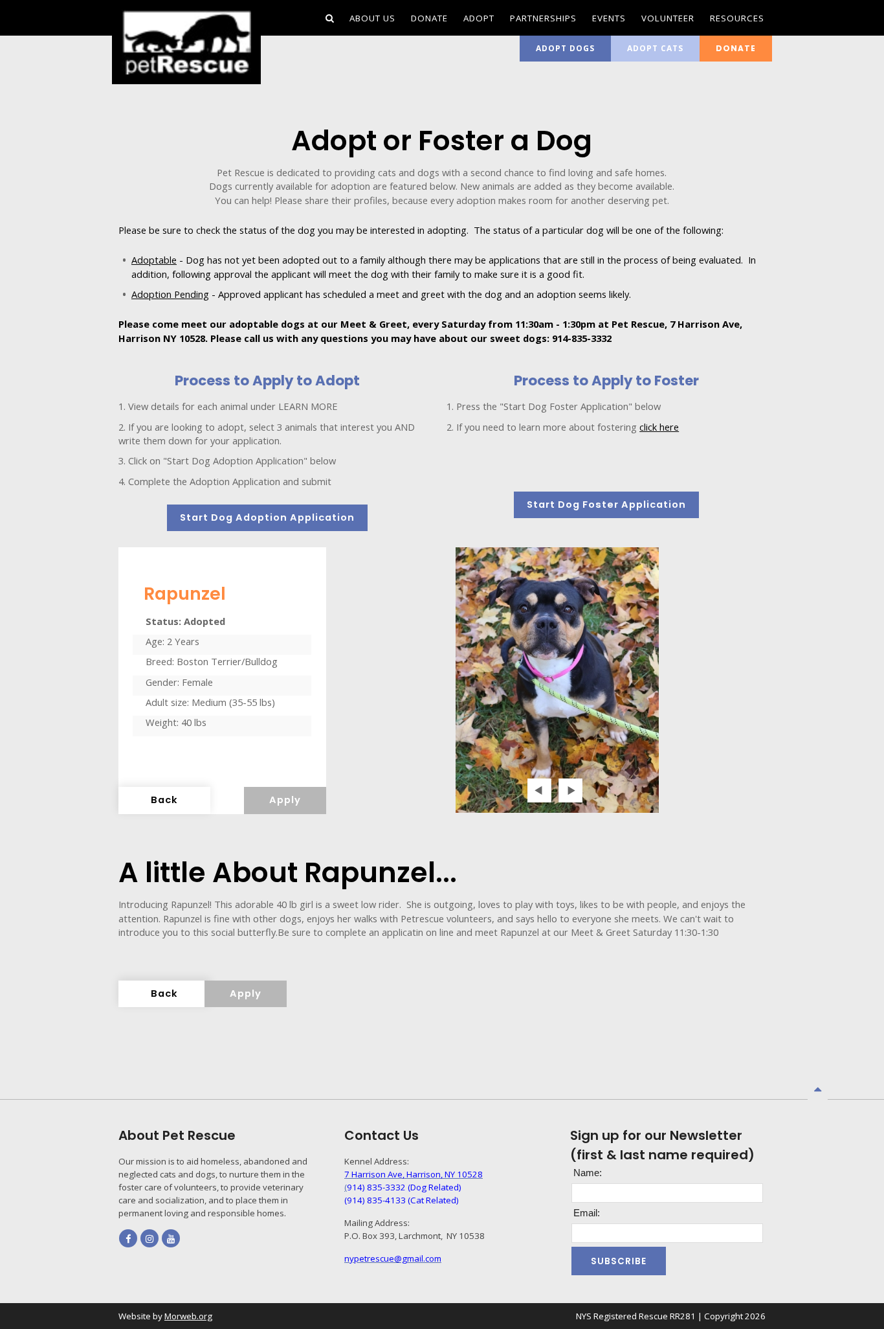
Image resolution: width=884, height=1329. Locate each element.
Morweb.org (188, 1316)
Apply (285, 799)
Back (164, 799)
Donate (736, 48)
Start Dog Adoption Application (267, 517)
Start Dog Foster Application (606, 504)
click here (659, 426)
